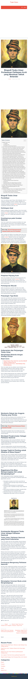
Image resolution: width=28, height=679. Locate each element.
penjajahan (7, 237)
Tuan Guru (14, 2)
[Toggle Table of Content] (24, 140)
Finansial (2, 664)
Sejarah (2, 668)
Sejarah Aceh (19, 625)
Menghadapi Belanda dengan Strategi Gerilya (11, 180)
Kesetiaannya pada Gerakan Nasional (10, 145)
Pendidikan (6, 143)
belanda (15, 204)
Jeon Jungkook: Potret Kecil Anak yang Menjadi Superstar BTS (13, 655)
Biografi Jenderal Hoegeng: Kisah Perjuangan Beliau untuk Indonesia (14, 657)
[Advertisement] (14, 24)
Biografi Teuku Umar (6, 142)
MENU (24, 7)
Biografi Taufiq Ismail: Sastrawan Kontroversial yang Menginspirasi (7, 630)
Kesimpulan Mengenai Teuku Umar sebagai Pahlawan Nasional (13, 188)
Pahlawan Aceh (4, 625)
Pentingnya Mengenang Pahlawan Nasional (11, 191)
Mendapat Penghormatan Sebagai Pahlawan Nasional (12, 183)
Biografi (6, 624)
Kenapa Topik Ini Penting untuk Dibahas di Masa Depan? (12, 185)
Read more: (6, 181)
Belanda (13, 624)
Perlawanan (14, 625)
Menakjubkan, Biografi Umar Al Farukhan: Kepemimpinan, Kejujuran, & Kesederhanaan (21, 631)
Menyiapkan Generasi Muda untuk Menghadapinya (12, 192)
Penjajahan (9, 625)
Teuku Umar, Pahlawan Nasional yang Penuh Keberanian (13, 190)
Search (2, 637)
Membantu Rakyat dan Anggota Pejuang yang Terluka (12, 182)
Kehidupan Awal (6, 144)
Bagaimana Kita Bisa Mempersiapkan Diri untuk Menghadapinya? (10, 187)
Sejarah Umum (4, 670)
